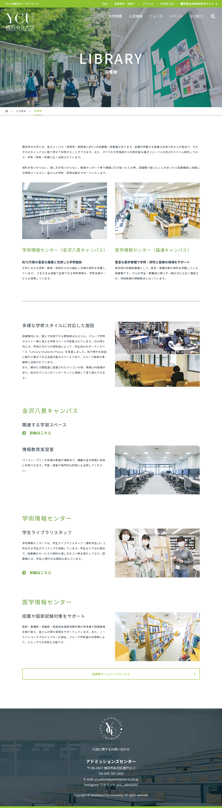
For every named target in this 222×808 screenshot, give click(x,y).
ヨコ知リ (196, 16)
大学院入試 (167, 3)
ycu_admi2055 (127, 784)
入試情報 (136, 16)
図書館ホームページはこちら (111, 674)
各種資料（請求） (125, 3)
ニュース (156, 16)
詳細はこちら (40, 432)
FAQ (105, 3)
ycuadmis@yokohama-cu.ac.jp (116, 779)
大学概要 (115, 16)
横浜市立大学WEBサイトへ (197, 3)
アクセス (148, 3)
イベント (176, 16)
